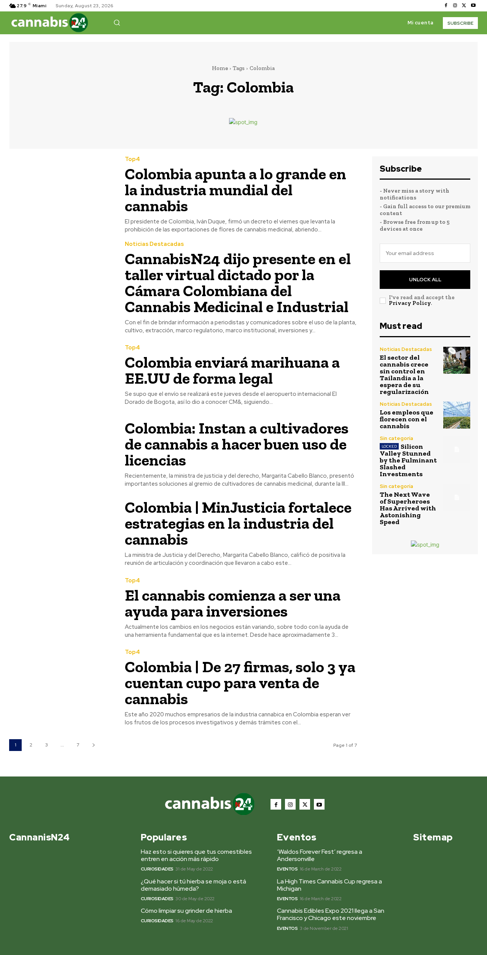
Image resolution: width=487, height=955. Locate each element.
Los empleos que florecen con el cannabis (406, 419)
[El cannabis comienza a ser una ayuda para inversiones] (61, 608)
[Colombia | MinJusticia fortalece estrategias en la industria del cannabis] (61, 529)
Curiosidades (157, 869)
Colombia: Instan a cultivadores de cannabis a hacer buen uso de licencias (237, 444)
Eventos (287, 869)
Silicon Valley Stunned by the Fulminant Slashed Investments (408, 460)
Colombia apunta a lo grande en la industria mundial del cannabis (235, 189)
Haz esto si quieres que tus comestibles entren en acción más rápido (196, 855)
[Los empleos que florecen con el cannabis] (456, 415)
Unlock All (425, 279)
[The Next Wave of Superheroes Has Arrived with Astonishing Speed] (456, 497)
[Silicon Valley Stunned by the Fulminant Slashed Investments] (456, 449)
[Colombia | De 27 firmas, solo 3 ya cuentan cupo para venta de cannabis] (61, 682)
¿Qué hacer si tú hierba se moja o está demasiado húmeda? (193, 885)
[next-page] (93, 745)
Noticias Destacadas (154, 244)
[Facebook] (445, 5)
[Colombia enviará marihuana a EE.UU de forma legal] (61, 375)
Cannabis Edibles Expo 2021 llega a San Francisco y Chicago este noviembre (330, 914)
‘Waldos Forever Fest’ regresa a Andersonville (319, 855)
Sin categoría (396, 438)
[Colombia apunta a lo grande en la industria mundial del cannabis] (61, 189)
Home (220, 68)
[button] (116, 22)
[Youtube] (473, 5)
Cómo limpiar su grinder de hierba (186, 911)
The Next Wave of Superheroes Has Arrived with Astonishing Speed (408, 508)
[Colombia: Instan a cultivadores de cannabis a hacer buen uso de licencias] (61, 449)
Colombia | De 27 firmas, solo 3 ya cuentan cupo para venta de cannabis (240, 682)
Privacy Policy (410, 303)
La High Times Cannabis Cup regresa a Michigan (329, 885)
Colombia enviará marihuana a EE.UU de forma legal (232, 370)
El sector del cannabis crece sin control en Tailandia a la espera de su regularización (404, 374)
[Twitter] (464, 5)
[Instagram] (455, 5)
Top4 (132, 159)
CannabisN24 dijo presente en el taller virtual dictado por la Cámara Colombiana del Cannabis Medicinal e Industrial (238, 282)
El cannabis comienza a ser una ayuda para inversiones (233, 603)
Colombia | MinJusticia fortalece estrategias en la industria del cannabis (238, 523)
